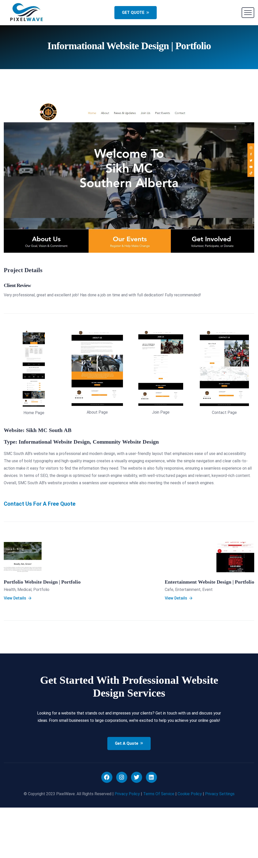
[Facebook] (106, 777)
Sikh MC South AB (49, 430)
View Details (15, 598)
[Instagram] (121, 777)
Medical (24, 590)
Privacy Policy (127, 793)
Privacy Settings (220, 793)
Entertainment (188, 590)
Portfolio (41, 590)
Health (10, 590)
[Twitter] (136, 777)
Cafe (169, 590)
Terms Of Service (158, 793)
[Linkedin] (151, 777)
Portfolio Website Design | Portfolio (42, 582)
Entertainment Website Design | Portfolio (209, 582)
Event (207, 590)
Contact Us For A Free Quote (40, 504)
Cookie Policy (190, 793)
